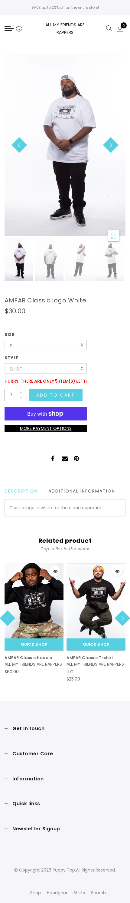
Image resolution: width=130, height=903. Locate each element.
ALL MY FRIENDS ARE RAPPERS (33, 664)
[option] (65, 145)
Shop (35, 893)
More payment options (46, 428)
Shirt (16, 369)
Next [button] (107, 148)
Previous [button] (15, 148)
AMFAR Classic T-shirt (90, 658)
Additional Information (81, 491)
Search (98, 893)
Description (21, 491)
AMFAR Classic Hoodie (28, 658)
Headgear (57, 893)
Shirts (79, 893)
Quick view (55, 571)
